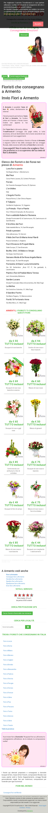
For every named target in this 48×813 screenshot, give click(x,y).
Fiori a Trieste (8, 725)
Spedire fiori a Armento (14, 581)
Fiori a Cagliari (8, 660)
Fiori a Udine (7, 697)
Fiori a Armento (12, 574)
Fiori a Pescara (8, 707)
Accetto (38, 24)
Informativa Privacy (28, 14)
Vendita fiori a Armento (14, 579)
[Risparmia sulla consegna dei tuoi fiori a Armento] (24, 49)
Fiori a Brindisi (8, 664)
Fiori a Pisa (7, 702)
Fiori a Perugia (8, 683)
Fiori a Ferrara (8, 688)
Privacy (28, 807)
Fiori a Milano (8, 650)
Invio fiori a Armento (13, 586)
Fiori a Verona (8, 679)
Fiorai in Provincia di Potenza (14, 78)
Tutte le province (8, 729)
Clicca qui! (24, 35)
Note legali (42, 805)
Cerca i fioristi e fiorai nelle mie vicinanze (17, 613)
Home (4, 76)
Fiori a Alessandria (9, 669)
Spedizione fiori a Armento (15, 583)
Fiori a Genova (8, 716)
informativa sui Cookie (12, 14)
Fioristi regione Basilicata (18, 76)
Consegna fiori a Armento (15, 577)
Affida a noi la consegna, (24, 29)
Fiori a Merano (8, 655)
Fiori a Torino (7, 711)
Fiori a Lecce (7, 641)
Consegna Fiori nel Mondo (12, 793)
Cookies (22, 807)
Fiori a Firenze (8, 693)
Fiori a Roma (7, 646)
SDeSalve (30, 811)
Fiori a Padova (8, 674)
